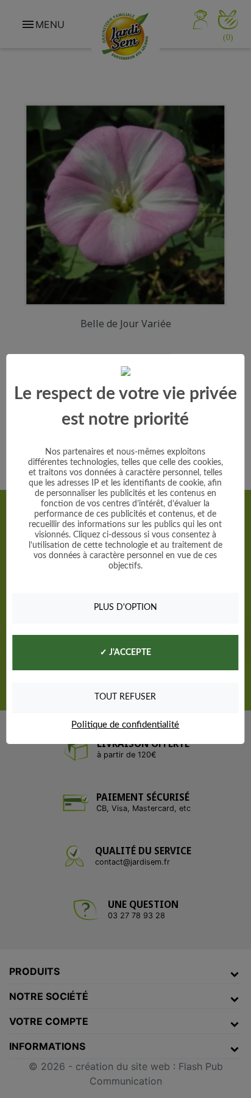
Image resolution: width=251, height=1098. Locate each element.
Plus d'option (125, 607)
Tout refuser (125, 697)
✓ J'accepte (125, 652)
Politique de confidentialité (125, 724)
